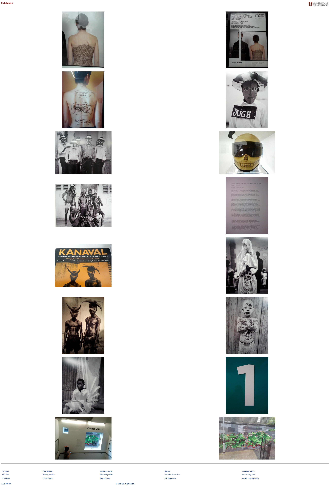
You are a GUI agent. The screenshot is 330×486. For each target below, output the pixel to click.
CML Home (6, 484)
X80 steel (5, 475)
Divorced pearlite (106, 475)
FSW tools (6, 478)
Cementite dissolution (172, 475)
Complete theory (248, 471)
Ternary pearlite (48, 475)
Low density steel (248, 475)
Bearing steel (105, 478)
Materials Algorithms (125, 484)
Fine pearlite (47, 471)
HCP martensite (170, 478)
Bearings (167, 471)
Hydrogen (5, 471)
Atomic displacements (250, 478)
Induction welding (106, 471)
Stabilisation (47, 478)
